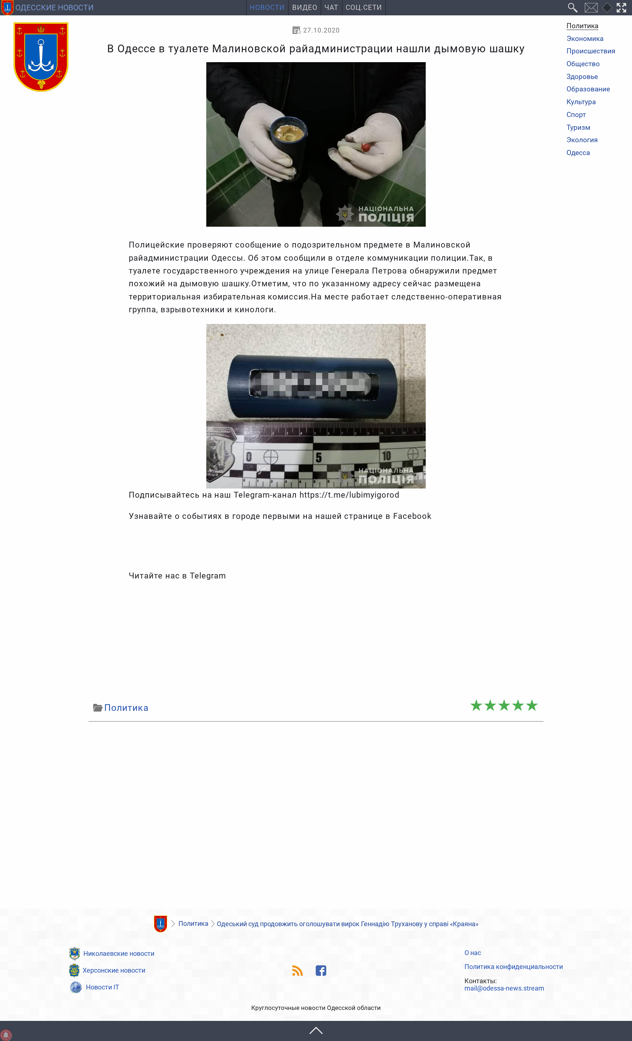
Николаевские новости (118, 953)
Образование (588, 89)
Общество (583, 64)
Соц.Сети (364, 8)
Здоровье (582, 76)
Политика (582, 26)
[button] (316, 1031)
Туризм (578, 127)
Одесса (578, 153)
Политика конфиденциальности (513, 966)
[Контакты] (591, 7)
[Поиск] (573, 7)
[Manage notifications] (6, 1035)
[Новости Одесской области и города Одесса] (41, 57)
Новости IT (102, 987)
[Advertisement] (316, 641)
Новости (267, 8)
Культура (581, 102)
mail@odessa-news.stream (504, 988)
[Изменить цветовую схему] (607, 8)
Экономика (585, 38)
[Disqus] (316, 817)
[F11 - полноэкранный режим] (622, 7)
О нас (472, 953)
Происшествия (591, 51)
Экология (582, 140)
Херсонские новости (114, 970)
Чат (331, 8)
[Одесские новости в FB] (321, 970)
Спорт (576, 115)
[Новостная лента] (298, 970)
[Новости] (160, 924)
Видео (304, 8)
